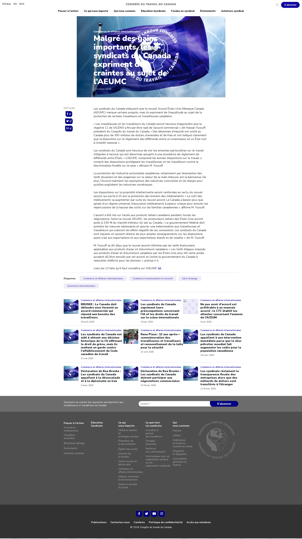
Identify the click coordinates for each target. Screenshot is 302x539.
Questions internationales (81, 285)
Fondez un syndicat (183, 11)
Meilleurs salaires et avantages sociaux (128, 433)
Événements (208, 11)
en (15, 4)
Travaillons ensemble (69, 436)
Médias (6, 4)
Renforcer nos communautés (155, 450)
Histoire (177, 430)
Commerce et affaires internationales (117, 31)
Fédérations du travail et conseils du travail (182, 443)
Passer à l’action (68, 11)
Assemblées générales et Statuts (180, 462)
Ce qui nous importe (96, 11)
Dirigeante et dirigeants (179, 452)
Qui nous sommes (124, 11)
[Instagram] (162, 514)
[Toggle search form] (278, 5)
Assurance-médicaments (71, 429)
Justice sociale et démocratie (127, 463)
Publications (98, 522)
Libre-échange (190, 278)
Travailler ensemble (150, 442)
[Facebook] (139, 514)
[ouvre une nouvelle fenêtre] (69, 114)
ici (159, 268)
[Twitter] (146, 514)
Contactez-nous (120, 522)
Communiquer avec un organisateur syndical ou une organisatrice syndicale (157, 461)
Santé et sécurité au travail (127, 486)
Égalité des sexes (128, 449)
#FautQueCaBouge (74, 443)
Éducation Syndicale (153, 11)
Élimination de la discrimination (127, 442)
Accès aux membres (199, 522)
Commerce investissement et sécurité (153, 278)
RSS (21, 4)
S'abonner (290, 5)
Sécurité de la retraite (124, 455)
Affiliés (177, 435)
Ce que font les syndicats (153, 424)
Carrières (139, 522)
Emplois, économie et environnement (128, 478)
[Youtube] (154, 514)
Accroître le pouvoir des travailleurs (153, 433)
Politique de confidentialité (166, 522)
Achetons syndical (232, 11)
